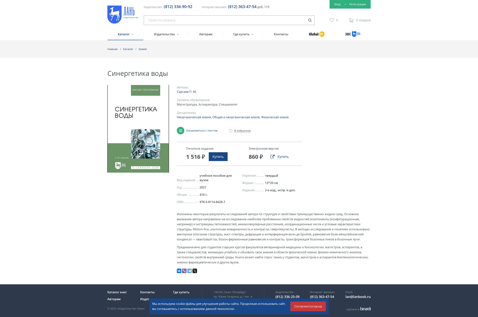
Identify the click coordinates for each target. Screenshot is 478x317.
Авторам (205, 34)
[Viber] (184, 271)
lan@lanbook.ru (358, 296)
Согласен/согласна (308, 306)
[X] (195, 271)
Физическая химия (275, 117)
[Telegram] (189, 271)
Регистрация (357, 4)
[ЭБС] (353, 35)
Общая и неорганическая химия (236, 117)
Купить (218, 156)
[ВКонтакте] (179, 271)
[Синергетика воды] (138, 129)
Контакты (281, 34)
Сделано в (358, 309)
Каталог (124, 34)
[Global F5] (317, 35)
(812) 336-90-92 (178, 6)
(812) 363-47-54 (242, 6)
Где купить (241, 34)
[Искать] (309, 20)
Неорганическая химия (194, 117)
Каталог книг (117, 292)
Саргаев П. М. (186, 92)
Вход (337, 4)
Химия (143, 49)
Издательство (165, 34)
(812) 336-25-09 (287, 296)
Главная (112, 49)
